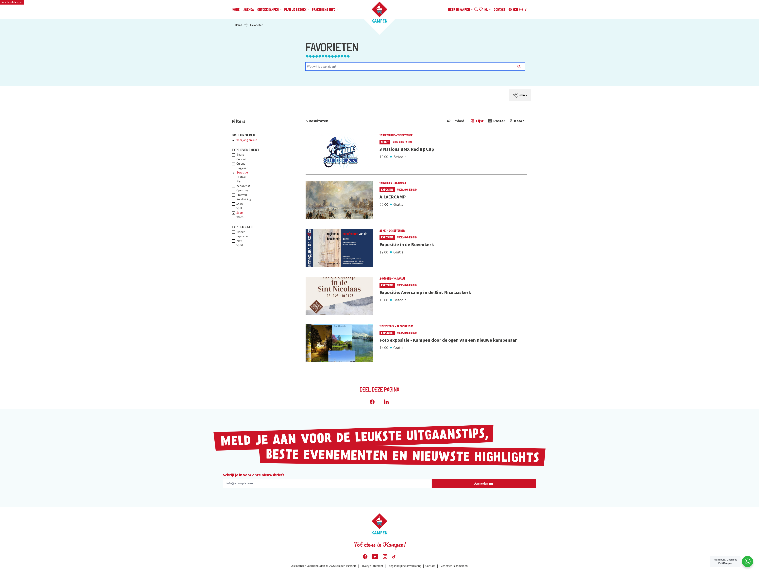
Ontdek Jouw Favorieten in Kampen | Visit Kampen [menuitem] (480, 9)
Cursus (240, 163)
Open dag (242, 190)
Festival (241, 177)
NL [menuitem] (486, 9)
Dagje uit (242, 168)
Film (238, 181)
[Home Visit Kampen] (379, 12)
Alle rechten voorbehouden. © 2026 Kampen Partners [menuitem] (324, 566)
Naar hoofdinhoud (12, 2)
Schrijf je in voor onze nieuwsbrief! (253, 474)
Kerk (239, 241)
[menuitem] (520, 95)
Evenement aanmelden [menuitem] (453, 566)
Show (239, 204)
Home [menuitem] (236, 9)
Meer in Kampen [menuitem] (459, 9)
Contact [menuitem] (499, 9)
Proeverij (241, 195)
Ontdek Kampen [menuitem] (268, 9)
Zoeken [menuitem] (476, 9)
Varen (240, 217)
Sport (239, 212)
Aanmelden (481, 483)
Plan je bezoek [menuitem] (295, 9)
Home (238, 25)
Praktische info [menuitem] (324, 9)
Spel (239, 208)
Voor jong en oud (246, 140)
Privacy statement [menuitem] (372, 566)
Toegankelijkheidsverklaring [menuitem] (404, 566)
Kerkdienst (243, 186)
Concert (241, 159)
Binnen (240, 232)
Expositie (242, 172)
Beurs (240, 155)
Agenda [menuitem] (249, 9)
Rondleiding (243, 199)
